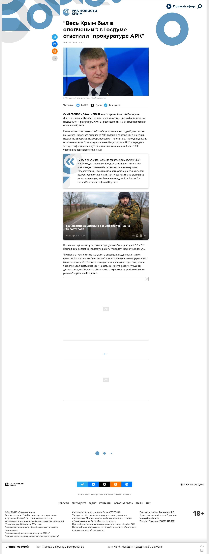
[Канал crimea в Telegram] (82, 484)
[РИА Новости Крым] (80, 12)
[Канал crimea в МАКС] (126, 484)
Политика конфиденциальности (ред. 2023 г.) (27, 533)
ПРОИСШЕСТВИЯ (112, 494)
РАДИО (92, 503)
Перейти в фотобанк (99, 98)
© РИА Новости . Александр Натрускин (76, 98)
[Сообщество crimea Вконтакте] (93, 484)
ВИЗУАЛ (127, 494)
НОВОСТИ (63, 503)
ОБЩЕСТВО (97, 494)
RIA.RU (139, 503)
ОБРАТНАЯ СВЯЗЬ (123, 503)
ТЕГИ (148, 503)
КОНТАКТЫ (105, 503)
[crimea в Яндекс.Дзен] (104, 484)
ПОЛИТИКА (84, 494)
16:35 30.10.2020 (70, 43)
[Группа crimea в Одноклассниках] (115, 484)
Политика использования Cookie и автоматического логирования (31, 529)
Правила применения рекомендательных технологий (32, 536)
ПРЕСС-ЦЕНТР (79, 503)
